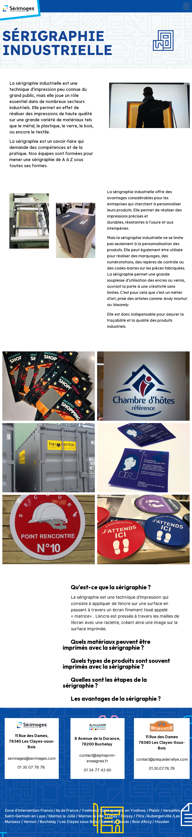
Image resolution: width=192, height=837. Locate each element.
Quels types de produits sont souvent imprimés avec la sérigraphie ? (116, 663)
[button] (186, 6)
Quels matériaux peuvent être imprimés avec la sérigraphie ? (106, 644)
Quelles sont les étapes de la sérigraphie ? (105, 682)
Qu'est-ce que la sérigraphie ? (111, 587)
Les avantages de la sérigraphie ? (116, 698)
